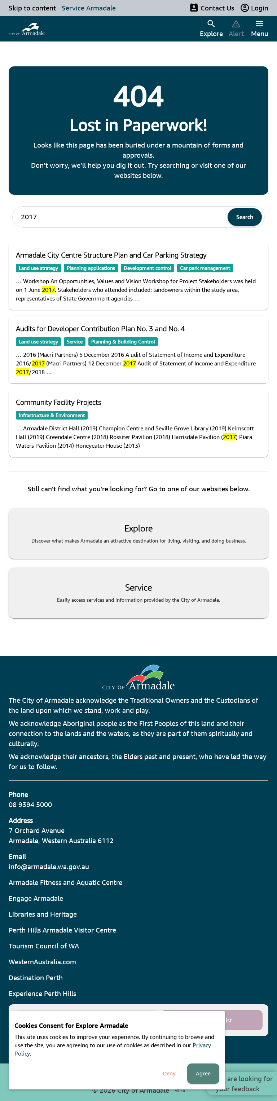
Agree (203, 1073)
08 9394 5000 (30, 804)
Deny (169, 1073)
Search (244, 216)
